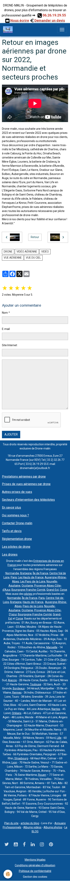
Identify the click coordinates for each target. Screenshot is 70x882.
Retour (35, 237)
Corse (63, 589)
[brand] (8, 29)
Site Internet (9, 345)
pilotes (28, 593)
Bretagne (26, 573)
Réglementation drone (17, 539)
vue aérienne (13, 257)
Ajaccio (12, 680)
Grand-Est (52, 589)
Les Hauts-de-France (31, 577)
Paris (14, 577)
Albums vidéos (32, 827)
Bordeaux (19, 688)
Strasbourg (21, 758)
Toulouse (35, 684)
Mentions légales (35, 859)
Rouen (42, 774)
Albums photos (53, 827)
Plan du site (11, 823)
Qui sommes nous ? (15, 515)
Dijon (63, 659)
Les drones (10, 554)
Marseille (51, 647)
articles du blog (30, 823)
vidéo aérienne (27, 251)
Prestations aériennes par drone (24, 476)
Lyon (14, 762)
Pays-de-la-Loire (33, 606)
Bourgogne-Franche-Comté (28, 589)
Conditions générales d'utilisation (35, 865)
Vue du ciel (33, 257)
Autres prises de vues (17, 492)
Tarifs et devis (12, 531)
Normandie (12, 573)
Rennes (17, 692)
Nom (5, 312)
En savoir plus (11, 507)
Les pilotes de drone (16, 547)
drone (8, 251)
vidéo (45, 251)
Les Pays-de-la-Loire (32, 581)
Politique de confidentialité (35, 871)
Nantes (56, 709)
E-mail (6, 329)
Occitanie (27, 585)
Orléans (16, 713)
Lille (59, 737)
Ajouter (11, 434)
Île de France (40, 573)
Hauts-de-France (33, 602)
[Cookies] (8, 874)
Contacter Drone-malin (17, 523)
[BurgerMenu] (62, 29)
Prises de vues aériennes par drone (26, 484)
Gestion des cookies (35, 876)
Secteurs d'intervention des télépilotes (28, 500)
